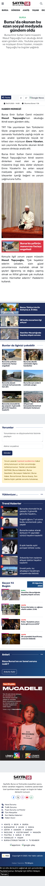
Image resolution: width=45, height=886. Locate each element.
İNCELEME (8, 832)
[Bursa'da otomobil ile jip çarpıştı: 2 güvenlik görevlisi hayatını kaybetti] (11, 396)
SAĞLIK (18, 835)
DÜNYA (31, 827)
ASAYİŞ (26, 10)
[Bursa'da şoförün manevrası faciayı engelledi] (11, 354)
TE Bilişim (29, 863)
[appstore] (15, 845)
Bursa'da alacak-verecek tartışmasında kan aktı (11, 385)
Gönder (7, 453)
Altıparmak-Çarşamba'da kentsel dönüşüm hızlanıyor (32, 406)
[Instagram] (22, 797)
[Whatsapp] (31, 797)
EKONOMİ (17, 830)
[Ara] (41, 3)
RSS (7, 856)
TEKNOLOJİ (8, 838)
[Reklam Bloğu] (22, 719)
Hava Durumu (10, 804)
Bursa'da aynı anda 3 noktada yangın (32, 384)
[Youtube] (27, 797)
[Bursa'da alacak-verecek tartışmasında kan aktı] (11, 375)
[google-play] (28, 845)
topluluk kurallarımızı (26, 461)
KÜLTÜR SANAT (22, 832)
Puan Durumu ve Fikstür (15, 810)
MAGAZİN (37, 832)
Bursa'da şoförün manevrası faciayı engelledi (9, 364)
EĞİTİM (7, 830)
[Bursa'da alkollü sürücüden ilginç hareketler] (33, 354)
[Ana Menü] (3, 3)
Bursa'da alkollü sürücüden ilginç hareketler (30, 364)
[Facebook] (14, 797)
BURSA (5, 10)
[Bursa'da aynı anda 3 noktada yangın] (33, 375)
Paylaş (7, 97)
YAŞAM (35, 10)
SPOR (27, 835)
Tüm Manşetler (11, 812)
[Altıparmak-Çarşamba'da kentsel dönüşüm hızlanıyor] (33, 396)
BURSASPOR (9, 827)
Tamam (4, 874)
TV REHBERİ (34, 840)
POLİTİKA (8, 835)
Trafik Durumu (11, 807)
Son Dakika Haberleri (13, 815)
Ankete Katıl (9, 672)
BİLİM (16, 824)
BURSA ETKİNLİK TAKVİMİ (14, 840)
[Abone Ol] (37, 98)
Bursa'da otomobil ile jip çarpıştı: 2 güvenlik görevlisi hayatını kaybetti (11, 407)
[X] (18, 797)
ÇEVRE (21, 827)
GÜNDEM (15, 10)
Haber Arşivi (10, 818)
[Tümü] (42, 494)
